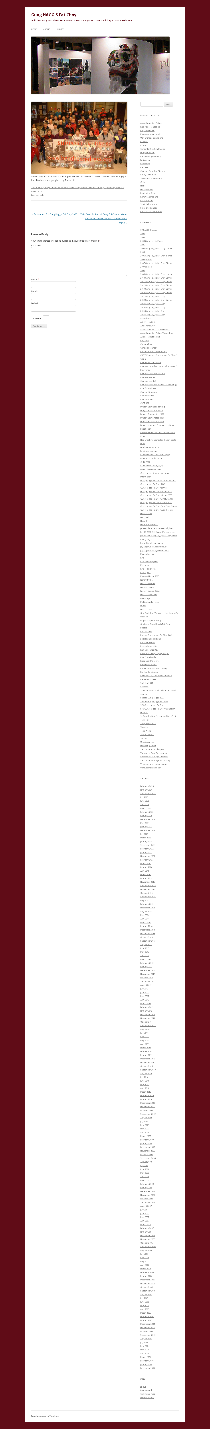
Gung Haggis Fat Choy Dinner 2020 (156, 502)
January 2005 (146, 1320)
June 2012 (144, 992)
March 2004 (145, 1357)
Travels (143, 738)
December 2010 (147, 1058)
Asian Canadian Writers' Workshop (156, 333)
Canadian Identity (148, 347)
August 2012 (146, 985)
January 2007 (146, 1231)
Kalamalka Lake (147, 554)
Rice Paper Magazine (150, 126)
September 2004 (148, 1335)
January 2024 (146, 826)
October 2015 (146, 893)
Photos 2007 (146, 631)
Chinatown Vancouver (150, 362)
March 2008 (145, 1180)
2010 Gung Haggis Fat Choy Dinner (156, 277)
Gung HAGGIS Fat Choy (53, 14)
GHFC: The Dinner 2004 (150, 469)
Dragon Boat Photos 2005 (152, 421)
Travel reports (147, 734)
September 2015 (148, 896)
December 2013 (147, 929)
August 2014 (146, 911)
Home (34, 29)
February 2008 (147, 1184)
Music (143, 605)
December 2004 (147, 1323)
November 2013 (147, 933)
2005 (142, 244)
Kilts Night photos (148, 568)
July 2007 (144, 1209)
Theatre (144, 727)
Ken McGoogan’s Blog (150, 156)
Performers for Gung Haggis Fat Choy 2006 (54, 214)
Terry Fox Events (148, 723)
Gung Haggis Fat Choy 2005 (152, 484)
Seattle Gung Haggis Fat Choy (154, 701)
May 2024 (144, 823)
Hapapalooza (146, 189)
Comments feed (147, 1393)
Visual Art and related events (153, 764)
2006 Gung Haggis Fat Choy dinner (156, 255)
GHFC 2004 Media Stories (152, 458)
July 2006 (144, 1254)
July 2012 (144, 988)
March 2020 (145, 863)
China (143, 358)
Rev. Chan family (148, 657)
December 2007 (147, 1191)
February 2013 (147, 963)
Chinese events (147, 377)
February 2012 (147, 1007)
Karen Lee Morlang (149, 196)
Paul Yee (144, 167)
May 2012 (144, 996)
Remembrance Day (149, 649)
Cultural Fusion (147, 399)
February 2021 (147, 859)
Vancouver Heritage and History (155, 760)
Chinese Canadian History (152, 373)
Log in (143, 1386)
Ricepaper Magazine (150, 660)
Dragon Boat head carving (152, 406)
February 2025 (147, 811)
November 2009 (147, 1106)
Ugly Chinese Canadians (151, 137)
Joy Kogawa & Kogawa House (154, 546)
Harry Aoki (145, 517)
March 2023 (145, 837)
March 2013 (145, 959)
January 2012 (146, 1010)
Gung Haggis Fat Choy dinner (153, 487)
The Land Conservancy (151, 178)
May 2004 (144, 1349)
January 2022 (146, 852)
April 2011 (144, 1044)
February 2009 (147, 1139)
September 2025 (148, 793)
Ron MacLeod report (149, 672)
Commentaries (147, 395)
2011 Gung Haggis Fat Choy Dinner (156, 281)
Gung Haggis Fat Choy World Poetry (156, 509)
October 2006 (146, 1242)
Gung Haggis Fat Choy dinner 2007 (156, 491)
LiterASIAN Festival (148, 594)
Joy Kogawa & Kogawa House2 (154, 550)
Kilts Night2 (145, 572)
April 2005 (144, 1309)
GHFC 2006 (145, 462)
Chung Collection (148, 174)
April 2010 (144, 1088)
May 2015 (144, 900)
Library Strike (146, 579)
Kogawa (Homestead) (150, 134)
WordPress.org (147, 1397)
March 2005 (145, 1312)
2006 (142, 252)
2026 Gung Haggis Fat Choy (152, 314)
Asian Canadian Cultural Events (155, 329)
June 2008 (144, 1169)
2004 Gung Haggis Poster (152, 241)
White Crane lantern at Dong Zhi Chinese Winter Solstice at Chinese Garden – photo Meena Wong (103, 218)
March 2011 (145, 1047)
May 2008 (144, 1172)
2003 (142, 233)
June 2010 (144, 1080)
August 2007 (146, 1206)
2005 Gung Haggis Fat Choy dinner (156, 248)
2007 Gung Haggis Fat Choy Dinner (156, 263)
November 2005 (147, 1283)
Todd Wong (145, 730)
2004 (142, 237)
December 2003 (147, 1368)
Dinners (60, 29)
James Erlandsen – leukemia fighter (156, 528)
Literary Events (147, 587)
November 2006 (147, 1239)
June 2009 (144, 1125)
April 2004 (144, 1353)
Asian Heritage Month (150, 336)
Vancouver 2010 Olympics (152, 749)
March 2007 (145, 1224)
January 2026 (146, 789)
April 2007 (144, 1220)
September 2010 (148, 1069)
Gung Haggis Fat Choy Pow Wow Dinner (158, 506)
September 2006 (148, 1246)
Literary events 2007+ (150, 590)
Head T (143, 521)
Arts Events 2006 (148, 325)
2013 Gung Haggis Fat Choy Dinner (156, 288)
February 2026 (147, 786)
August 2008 (146, 1161)
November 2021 (147, 856)
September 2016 (148, 885)
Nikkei (143, 185)
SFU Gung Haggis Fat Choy (152, 705)
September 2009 (148, 1114)
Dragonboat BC (147, 152)
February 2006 (147, 1272)
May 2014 (144, 915)
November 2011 (147, 1018)
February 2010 (147, 1095)
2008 (142, 270)
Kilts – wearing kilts (149, 561)
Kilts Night (144, 565)
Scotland (144, 686)
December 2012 (147, 970)
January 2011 (146, 1055)
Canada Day (146, 344)
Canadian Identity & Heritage (153, 351)
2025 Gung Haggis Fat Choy (152, 311)
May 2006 (144, 1261)
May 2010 (144, 1084)
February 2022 (147, 848)
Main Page (145, 598)
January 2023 (146, 841)
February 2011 (147, 1051)
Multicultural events (149, 602)
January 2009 (146, 1143)
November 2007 (147, 1195)
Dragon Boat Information (151, 410)
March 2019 (145, 874)
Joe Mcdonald (146, 200)
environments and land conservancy (157, 432)
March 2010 (145, 1091)
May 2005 (144, 1305)
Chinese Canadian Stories (152, 171)
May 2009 (144, 1128)
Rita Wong (145, 163)
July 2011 (144, 1033)
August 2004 (146, 1338)
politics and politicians (150, 638)
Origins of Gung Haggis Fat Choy (155, 624)
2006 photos (146, 259)
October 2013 (146, 937)
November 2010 (147, 1062)
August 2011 (146, 1029)
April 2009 (144, 1132)
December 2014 (147, 907)
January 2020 (146, 867)
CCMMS (143, 145)
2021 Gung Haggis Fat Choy (152, 296)
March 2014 (145, 922)
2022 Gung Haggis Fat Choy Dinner (156, 300)
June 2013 (144, 948)
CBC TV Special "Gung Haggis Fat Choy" (158, 355)
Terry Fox (144, 719)
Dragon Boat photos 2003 (152, 414)
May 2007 (144, 1217)
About (46, 29)
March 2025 (145, 808)
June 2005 (144, 1301)
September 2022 (148, 845)
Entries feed (146, 1390)
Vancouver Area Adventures (153, 753)
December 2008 (147, 1147)
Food (142, 443)
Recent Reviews (147, 642)
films (142, 436)
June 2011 (144, 1036)
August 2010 (146, 1073)
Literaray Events (147, 583)
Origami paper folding (150, 620)
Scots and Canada (148, 207)
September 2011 (148, 1025)
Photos (143, 627)
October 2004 (146, 1331)
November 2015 (147, 889)
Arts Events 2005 (148, 322)
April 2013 (144, 955)
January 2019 (146, 878)
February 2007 (147, 1228)
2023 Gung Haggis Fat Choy (152, 303)
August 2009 (146, 1117)
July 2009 (144, 1121)
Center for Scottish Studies (152, 148)
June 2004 (144, 1346)
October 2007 (146, 1198)
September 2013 (148, 940)
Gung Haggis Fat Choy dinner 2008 (156, 495)
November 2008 (147, 1150)
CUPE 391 (144, 403)
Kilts (142, 557)
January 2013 (146, 966)
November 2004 (147, 1327)
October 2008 (146, 1154)
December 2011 (147, 1014)
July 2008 (144, 1165)
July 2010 (144, 1077)
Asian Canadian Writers (151, 123)
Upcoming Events (148, 745)
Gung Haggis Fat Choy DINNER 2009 (156, 498)
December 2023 (147, 830)
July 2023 (144, 834)
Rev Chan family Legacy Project (154, 653)
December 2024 (147, 819)
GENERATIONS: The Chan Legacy (155, 454)
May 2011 (144, 1040)
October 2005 (146, 1287)
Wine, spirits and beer (150, 767)
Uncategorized (147, 742)
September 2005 (148, 1290)
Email (34, 291)
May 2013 (144, 951)
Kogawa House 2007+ (150, 576)
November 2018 (147, 881)
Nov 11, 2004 (146, 609)
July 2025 (144, 797)
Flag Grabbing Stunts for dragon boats (158, 439)
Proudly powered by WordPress (45, 1416)
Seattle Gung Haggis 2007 (152, 697)
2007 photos (146, 266)
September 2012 (148, 981)
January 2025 (146, 815)
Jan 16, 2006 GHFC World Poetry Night (157, 532)
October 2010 (146, 1066)
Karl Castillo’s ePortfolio (151, 211)
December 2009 (147, 1102)
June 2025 (144, 800)
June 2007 (144, 1213)
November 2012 (147, 974)
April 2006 (144, 1265)
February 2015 (147, 904)
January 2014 (146, 926)
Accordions (145, 318)
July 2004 (144, 1342)
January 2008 (146, 1187)
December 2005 (147, 1279)
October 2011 (146, 1021)
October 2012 (146, 977)
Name (35, 279)
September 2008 (148, 1158)
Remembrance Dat (149, 646)
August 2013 (146, 944)
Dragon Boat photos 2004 (152, 417)
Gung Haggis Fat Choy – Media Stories (158, 480)
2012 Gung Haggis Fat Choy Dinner (156, 285)
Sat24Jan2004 (146, 683)
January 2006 (146, 1276)
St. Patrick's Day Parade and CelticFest (158, 716)
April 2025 (144, 804)
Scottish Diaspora (148, 204)
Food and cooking (148, 451)
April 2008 (144, 1176)
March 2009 (145, 1136)
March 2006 (145, 1268)
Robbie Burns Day (148, 664)
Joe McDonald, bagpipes (151, 543)
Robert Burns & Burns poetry (153, 668)
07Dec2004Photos (148, 230)
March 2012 (145, 1003)
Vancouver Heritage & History (154, 756)
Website (35, 303)
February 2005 (147, 1316)
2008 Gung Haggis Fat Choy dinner (156, 274)
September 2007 (148, 1202)
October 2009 (146, 1110)
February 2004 (147, 1360)
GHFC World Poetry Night (151, 465)
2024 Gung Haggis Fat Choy (152, 307)
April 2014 (144, 918)
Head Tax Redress (149, 524)
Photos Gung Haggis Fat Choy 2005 (156, 635)
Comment (36, 245)
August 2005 (146, 1294)
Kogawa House (147, 130)
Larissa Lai (145, 160)
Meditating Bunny (148, 193)
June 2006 (144, 1257)
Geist (142, 182)
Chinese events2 (148, 381)
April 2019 (144, 870)
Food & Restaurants (149, 447)
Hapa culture (146, 513)
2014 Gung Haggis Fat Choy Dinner (156, 292)
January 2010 (146, 1099)
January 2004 (146, 1364)
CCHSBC (144, 141)
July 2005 (144, 1298)
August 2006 (146, 1250)
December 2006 (147, 1235)
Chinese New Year (148, 392)
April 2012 (144, 999)
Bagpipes (144, 340)
